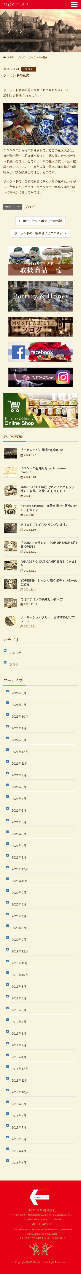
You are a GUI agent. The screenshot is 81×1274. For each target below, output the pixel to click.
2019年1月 (19, 1057)
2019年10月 (20, 975)
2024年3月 (19, 693)
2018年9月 (19, 1104)
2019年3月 (19, 1033)
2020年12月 (20, 869)
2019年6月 (19, 998)
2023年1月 (19, 728)
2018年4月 (19, 1151)
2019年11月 (20, 963)
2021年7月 (19, 798)
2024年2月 (19, 705)
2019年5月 (19, 1010)
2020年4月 (19, 916)
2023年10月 (20, 716)
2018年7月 (19, 1127)
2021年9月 (19, 775)
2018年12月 (20, 1069)
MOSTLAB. (16, 4)
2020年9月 (19, 892)
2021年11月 (20, 763)
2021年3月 (19, 834)
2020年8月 (19, 904)
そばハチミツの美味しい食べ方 (42, 599)
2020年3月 (19, 928)
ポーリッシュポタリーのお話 (42, 221)
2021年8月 (19, 787)
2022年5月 (19, 740)
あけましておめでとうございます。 (45, 524)
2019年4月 (19, 1022)
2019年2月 (19, 1045)
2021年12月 (20, 752)
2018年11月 (20, 1080)
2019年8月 (19, 986)
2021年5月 (19, 822)
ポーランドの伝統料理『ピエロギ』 (38, 233)
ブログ (29, 69)
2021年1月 (19, 857)
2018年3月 (19, 1162)
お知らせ (15, 652)
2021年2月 (19, 845)
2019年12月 (20, 951)
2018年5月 (19, 1139)
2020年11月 (20, 881)
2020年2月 (19, 939)
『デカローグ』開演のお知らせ (42, 450)
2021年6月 (19, 810)
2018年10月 (20, 1092)
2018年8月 (19, 1115)
